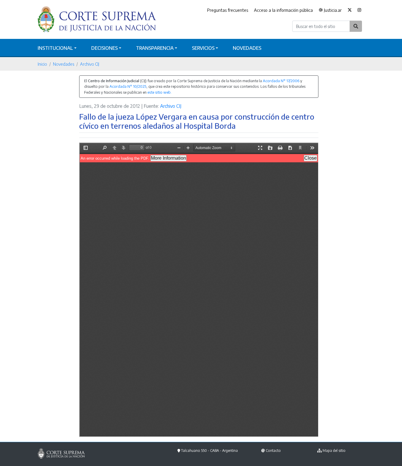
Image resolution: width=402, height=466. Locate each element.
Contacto (273, 450)
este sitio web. (159, 92)
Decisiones (104, 48)
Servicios (203, 48)
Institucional (55, 48)
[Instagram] (359, 10)
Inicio (42, 64)
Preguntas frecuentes (227, 10)
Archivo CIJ (89, 64)
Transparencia (155, 48)
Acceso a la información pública (283, 10)
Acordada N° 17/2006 (281, 80)
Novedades (247, 48)
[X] (350, 10)
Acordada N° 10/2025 (127, 86)
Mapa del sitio (334, 450)
